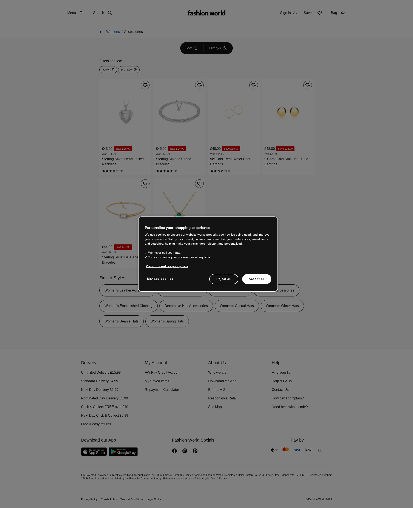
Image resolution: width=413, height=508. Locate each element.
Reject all (224, 278)
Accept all (257, 278)
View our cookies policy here (165, 265)
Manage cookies (159, 278)
